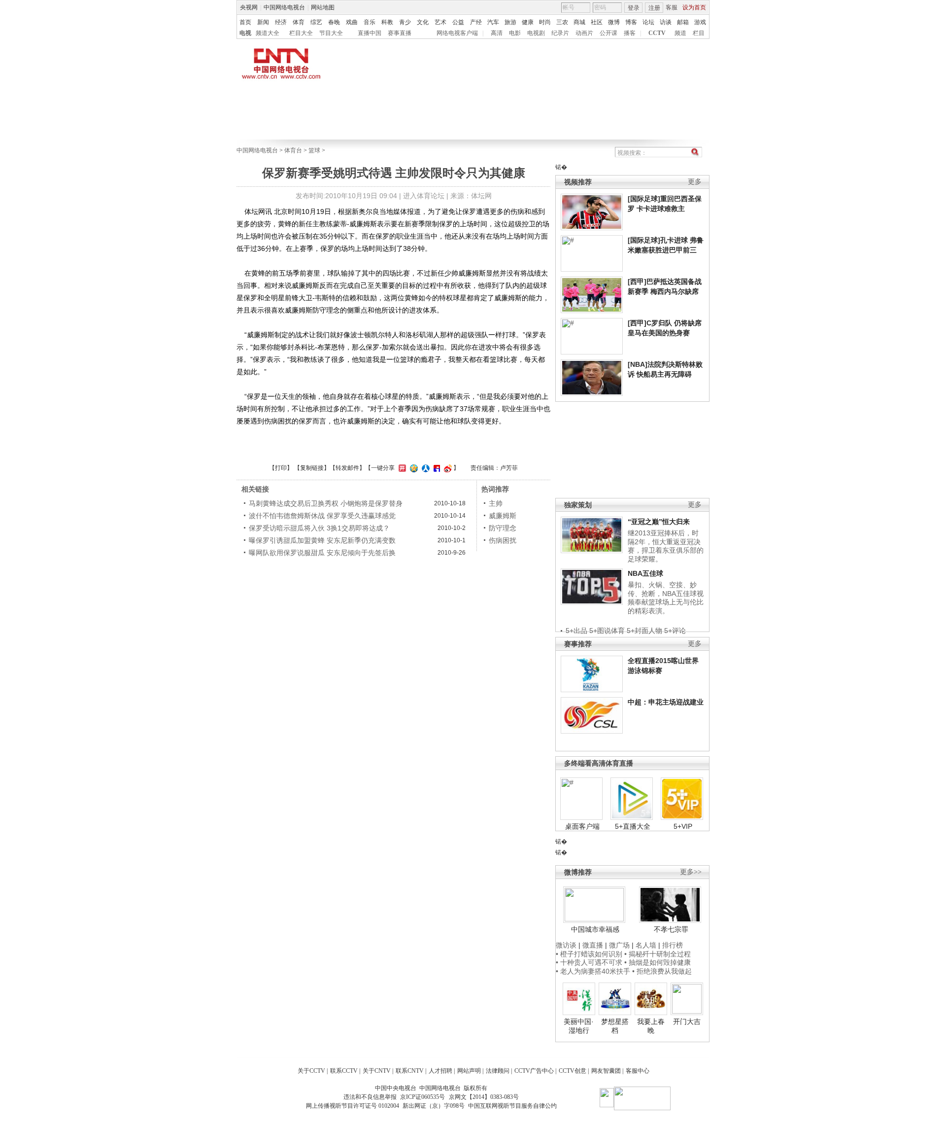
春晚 (334, 22)
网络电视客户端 (457, 33)
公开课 (608, 33)
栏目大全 (301, 33)
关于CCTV (311, 1070)
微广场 (619, 945)
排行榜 (672, 945)
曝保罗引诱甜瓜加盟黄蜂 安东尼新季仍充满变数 (322, 540)
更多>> (691, 872)
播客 (630, 33)
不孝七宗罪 (671, 929)
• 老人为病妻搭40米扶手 (593, 971)
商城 (579, 22)
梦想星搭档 (615, 1026)
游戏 (700, 22)
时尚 (545, 22)
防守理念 (502, 528)
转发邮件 (347, 467)
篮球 (314, 150)
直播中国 (369, 33)
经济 (281, 22)
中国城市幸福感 (595, 929)
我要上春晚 (651, 1026)
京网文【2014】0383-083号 (484, 1096)
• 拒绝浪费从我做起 (662, 971)
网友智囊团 (606, 1070)
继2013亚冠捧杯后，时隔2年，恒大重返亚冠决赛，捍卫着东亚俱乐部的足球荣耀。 (666, 546)
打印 (281, 467)
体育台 (293, 150)
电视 (245, 33)
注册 (654, 7)
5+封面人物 (644, 630)
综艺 (316, 22)
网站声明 (469, 1070)
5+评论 (675, 630)
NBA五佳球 (645, 573)
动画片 (584, 33)
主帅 (496, 503)
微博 (614, 22)
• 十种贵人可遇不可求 (590, 962)
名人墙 (646, 945)
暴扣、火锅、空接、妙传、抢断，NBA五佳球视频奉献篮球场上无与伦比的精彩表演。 (666, 598)
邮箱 (683, 22)
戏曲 (352, 22)
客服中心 (637, 1070)
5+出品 (576, 630)
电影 (515, 33)
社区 (597, 22)
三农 (562, 22)
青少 (405, 22)
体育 (298, 22)
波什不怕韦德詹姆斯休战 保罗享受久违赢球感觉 (322, 516)
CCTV (657, 33)
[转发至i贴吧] (435, 467)
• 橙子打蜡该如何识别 (589, 954)
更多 (695, 181)
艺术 (440, 22)
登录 (634, 7)
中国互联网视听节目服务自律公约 (512, 1105)
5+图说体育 (607, 630)
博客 (631, 22)
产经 (476, 22)
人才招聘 (440, 1070)
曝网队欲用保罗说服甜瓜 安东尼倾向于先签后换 (322, 553)
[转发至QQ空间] (412, 467)
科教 (387, 22)
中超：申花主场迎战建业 (666, 702)
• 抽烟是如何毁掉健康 (657, 962)
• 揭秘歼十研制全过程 (657, 954)
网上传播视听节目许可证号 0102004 (352, 1105)
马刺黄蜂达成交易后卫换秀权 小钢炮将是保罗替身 (326, 503)
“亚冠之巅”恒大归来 (659, 522)
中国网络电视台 (284, 7)
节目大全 (331, 33)
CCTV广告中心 (534, 1070)
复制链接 (312, 467)
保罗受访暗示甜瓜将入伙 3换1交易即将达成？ (319, 528)
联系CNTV (410, 1070)
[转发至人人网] (424, 467)
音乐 (369, 22)
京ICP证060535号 (422, 1096)
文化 (423, 22)
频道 (680, 33)
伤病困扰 (502, 540)
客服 (671, 7)
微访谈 (566, 945)
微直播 (592, 945)
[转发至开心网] (401, 467)
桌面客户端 (582, 826)
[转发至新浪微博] (446, 467)
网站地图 (323, 7)
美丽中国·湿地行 (579, 1026)
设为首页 (694, 7)
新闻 (263, 22)
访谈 (666, 22)
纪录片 (560, 33)
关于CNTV (377, 1070)
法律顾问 (497, 1070)
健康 (528, 22)
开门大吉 (687, 1021)
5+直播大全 (632, 826)
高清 (497, 33)
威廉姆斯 (502, 516)
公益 (458, 22)
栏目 (699, 33)
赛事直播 (399, 33)
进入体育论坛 (423, 196)
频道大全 (267, 33)
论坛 (648, 22)
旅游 (510, 22)
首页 (245, 22)
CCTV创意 (572, 1070)
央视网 (249, 7)
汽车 (493, 22)
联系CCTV (344, 1070)
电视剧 (536, 33)
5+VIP (683, 826)
